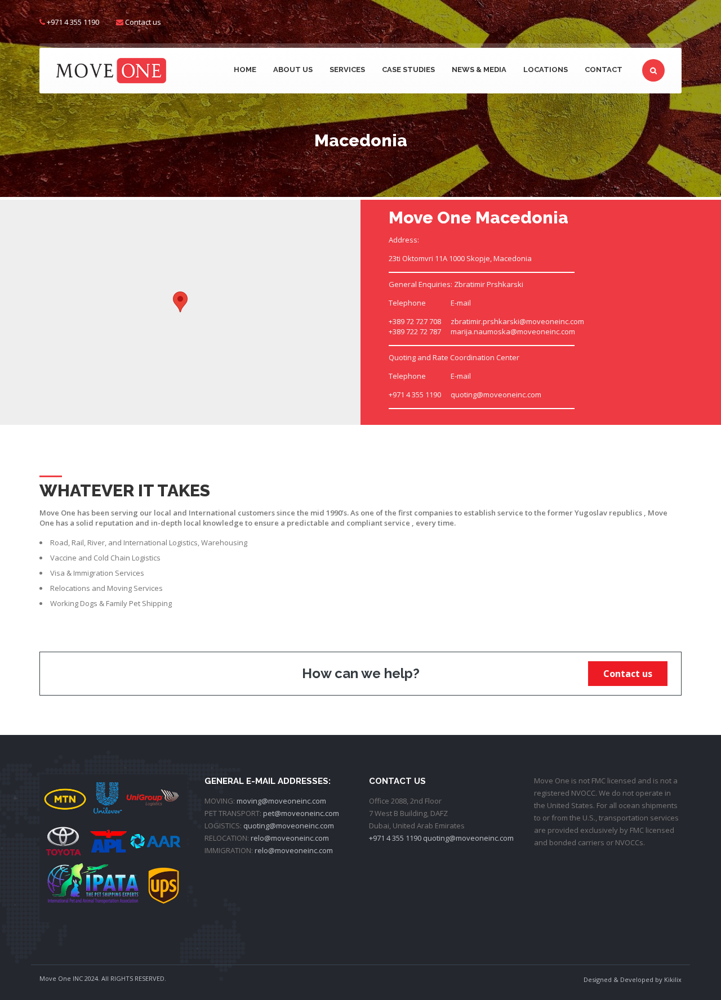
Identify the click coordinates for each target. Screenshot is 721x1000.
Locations (545, 69)
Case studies (408, 69)
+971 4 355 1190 (395, 838)
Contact (603, 69)
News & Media (479, 69)
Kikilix (673, 979)
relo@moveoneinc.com (290, 838)
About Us (293, 69)
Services (347, 69)
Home (245, 69)
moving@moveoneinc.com (281, 801)
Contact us (143, 22)
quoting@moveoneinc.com (288, 825)
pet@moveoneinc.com (301, 813)
